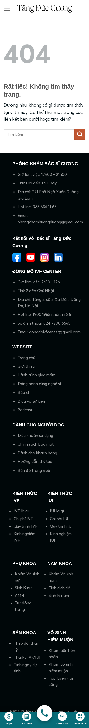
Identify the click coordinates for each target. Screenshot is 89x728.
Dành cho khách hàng (37, 452)
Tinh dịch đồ (59, 587)
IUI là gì (57, 510)
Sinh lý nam (59, 595)
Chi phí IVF (23, 518)
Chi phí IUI (59, 518)
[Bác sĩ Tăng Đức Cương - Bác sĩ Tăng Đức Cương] (44, 8)
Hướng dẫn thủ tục (35, 461)
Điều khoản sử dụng (35, 435)
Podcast (25, 409)
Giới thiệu (26, 366)
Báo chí (24, 392)
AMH (19, 595)
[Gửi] (79, 134)
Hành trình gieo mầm (36, 374)
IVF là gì (21, 510)
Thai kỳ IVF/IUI (27, 657)
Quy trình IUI (61, 526)
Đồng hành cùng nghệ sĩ (39, 383)
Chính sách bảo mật (36, 444)
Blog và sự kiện (31, 401)
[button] (7, 8)
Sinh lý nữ (23, 587)
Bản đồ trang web (34, 470)
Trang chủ (26, 357)
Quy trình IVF (26, 526)
